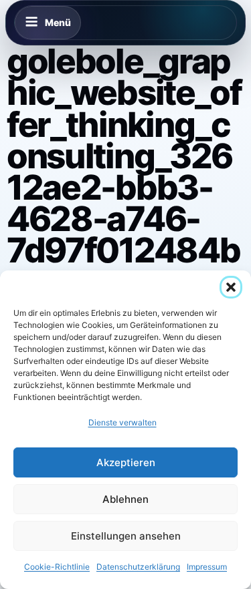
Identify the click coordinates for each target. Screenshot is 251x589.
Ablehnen (125, 499)
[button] (231, 287)
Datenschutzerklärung (138, 567)
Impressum (207, 567)
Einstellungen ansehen (126, 536)
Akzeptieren (125, 462)
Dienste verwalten (122, 422)
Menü (58, 22)
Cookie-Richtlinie (57, 567)
